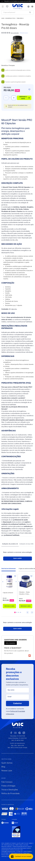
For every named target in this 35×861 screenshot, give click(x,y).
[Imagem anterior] (3, 582)
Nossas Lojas (6, 771)
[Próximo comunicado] (33, 1)
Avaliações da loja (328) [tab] (26, 544)
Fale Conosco (6, 782)
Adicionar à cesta (9, 606)
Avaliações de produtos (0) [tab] (10, 544)
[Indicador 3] (18, 612)
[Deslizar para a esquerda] (27, 612)
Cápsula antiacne (8, 592)
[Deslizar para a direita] (32, 612)
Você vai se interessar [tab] (8, 568)
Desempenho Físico (10, 18)
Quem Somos (6, 763)
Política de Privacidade (10, 794)
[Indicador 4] (20, 612)
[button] (2, 6)
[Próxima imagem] (16, 582)
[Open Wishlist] (7, 6)
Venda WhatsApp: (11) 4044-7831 (17, 738)
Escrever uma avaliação (17, 559)
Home (2, 18)
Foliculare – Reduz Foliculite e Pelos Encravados (24, 593)
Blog (3, 767)
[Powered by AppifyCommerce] (29, 655)
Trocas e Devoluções (9, 790)
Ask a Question (10, 643)
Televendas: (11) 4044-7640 (17, 736)
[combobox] (15, 12)
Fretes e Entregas (8, 786)
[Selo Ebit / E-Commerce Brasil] (16, 831)
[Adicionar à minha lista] (29, 89)
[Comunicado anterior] (2, 1)
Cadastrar (17, 703)
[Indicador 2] (16, 612)
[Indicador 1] (14, 612)
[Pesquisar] (30, 12)
